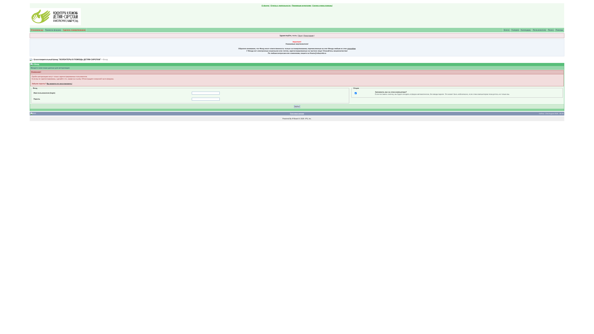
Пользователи (539, 30)
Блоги (507, 30)
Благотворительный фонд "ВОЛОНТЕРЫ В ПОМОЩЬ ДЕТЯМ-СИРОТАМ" (67, 59)
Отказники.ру (37, 30)
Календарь (526, 30)
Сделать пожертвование (74, 30)
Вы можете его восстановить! (59, 84)
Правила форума (53, 30)
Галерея (515, 30)
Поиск (551, 30)
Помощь (559, 30)
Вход (300, 35)
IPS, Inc (308, 119)
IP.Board (295, 119)
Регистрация (309, 35)
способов (351, 48)
